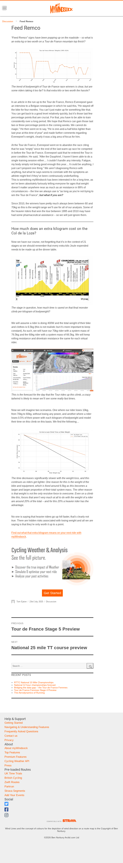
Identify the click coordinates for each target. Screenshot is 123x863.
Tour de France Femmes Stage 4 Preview (35, 690)
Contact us (10, 735)
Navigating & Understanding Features (26, 727)
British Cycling (13, 777)
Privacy (9, 740)
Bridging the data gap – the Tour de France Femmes (40, 687)
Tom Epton (21, 601)
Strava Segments (14, 790)
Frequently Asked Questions (21, 731)
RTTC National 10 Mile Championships (33, 682)
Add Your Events (14, 795)
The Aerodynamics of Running (29, 692)
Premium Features (15, 756)
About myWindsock (16, 748)
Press (8, 765)
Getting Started (13, 722)
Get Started (52, 593)
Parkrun (9, 786)
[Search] (90, 666)
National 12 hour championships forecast (35, 685)
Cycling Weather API (16, 761)
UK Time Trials (13, 773)
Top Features (12, 752)
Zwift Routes (12, 782)
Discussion (7, 21)
